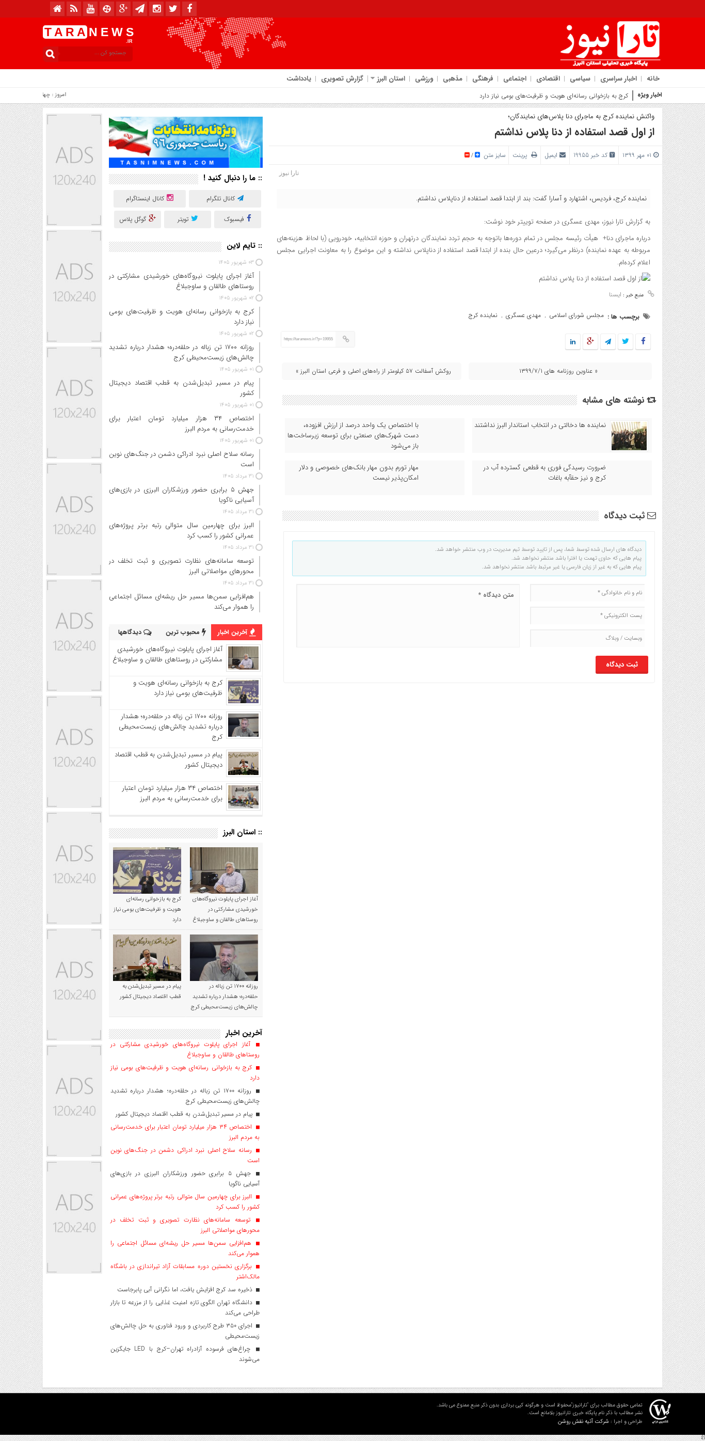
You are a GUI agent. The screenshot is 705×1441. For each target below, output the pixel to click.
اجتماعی (514, 78)
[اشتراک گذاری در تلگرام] (608, 342)
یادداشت (298, 78)
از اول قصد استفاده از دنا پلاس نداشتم (574, 132)
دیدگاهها (130, 632)
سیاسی (580, 78)
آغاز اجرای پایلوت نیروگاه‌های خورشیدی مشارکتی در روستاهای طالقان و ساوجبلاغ (167, 654)
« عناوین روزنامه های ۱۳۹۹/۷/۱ (558, 371)
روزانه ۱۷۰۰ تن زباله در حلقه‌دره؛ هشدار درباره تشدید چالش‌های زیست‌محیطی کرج (170, 726)
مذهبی (452, 78)
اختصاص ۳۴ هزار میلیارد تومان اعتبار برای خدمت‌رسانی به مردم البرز (172, 793)
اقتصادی (548, 78)
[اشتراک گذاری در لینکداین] (572, 342)
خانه (653, 78)
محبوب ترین (184, 632)
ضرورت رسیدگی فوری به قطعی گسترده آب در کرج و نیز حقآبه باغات (545, 473)
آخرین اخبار (233, 632)
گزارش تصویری (342, 78)
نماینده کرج (483, 315)
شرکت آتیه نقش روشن (583, 1421)
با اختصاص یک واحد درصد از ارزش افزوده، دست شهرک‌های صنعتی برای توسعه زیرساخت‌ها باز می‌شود (353, 435)
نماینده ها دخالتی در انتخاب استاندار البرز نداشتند (540, 425)
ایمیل (550, 155)
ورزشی (424, 78)
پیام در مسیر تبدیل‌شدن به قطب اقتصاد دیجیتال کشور (168, 759)
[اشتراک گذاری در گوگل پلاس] (590, 342)
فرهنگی (482, 78)
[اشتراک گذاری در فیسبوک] (642, 342)
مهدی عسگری (523, 315)
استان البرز (391, 78)
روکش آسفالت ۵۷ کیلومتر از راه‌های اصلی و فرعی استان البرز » (373, 371)
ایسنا (615, 294)
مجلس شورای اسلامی (576, 315)
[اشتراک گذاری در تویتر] (625, 342)
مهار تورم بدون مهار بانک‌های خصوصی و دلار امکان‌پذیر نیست (359, 473)
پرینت (521, 155)
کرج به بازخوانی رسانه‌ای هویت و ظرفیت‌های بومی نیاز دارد (553, 96)
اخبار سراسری (618, 78)
